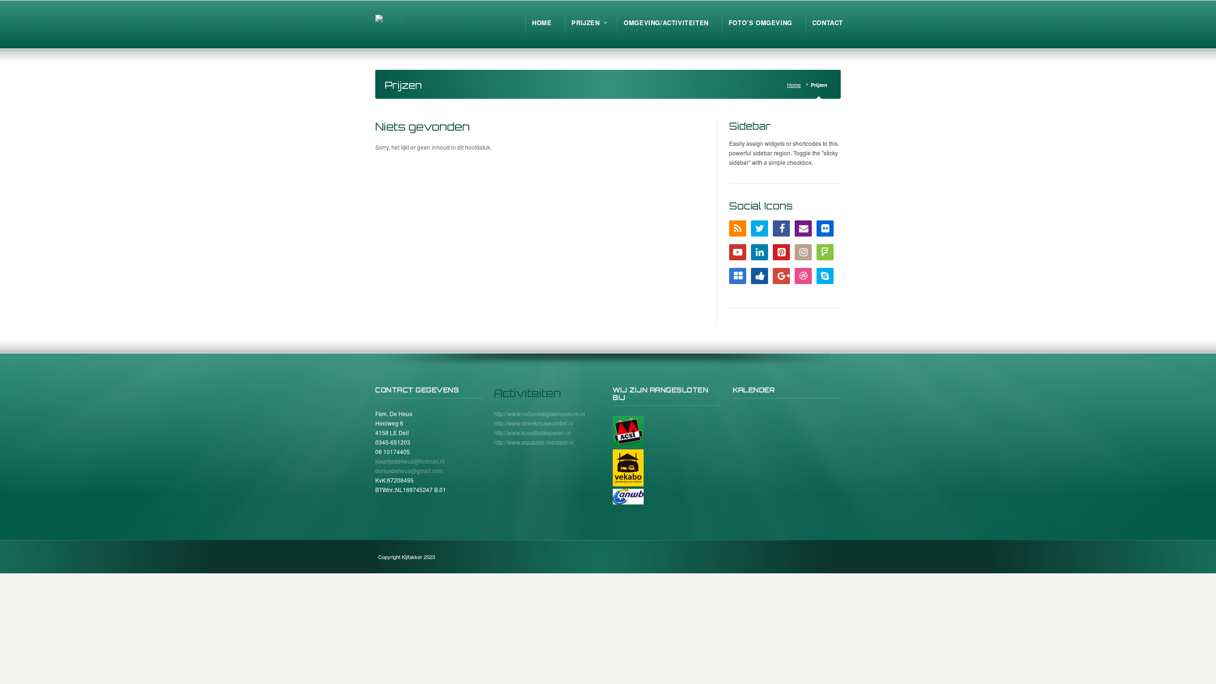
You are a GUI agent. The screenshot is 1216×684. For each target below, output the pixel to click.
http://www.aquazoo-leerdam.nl (534, 442)
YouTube (737, 252)
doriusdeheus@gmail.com (409, 470)
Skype (825, 276)
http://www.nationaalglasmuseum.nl (539, 413)
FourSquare (825, 252)
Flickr (825, 228)
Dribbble (803, 276)
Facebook (781, 228)
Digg (759, 276)
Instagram (803, 252)
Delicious (737, 276)
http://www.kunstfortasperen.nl (532, 432)
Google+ (781, 276)
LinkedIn (759, 252)
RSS (737, 228)
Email (803, 228)
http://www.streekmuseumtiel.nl (533, 423)
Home (794, 84)
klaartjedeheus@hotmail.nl (410, 461)
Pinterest (781, 252)
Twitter (759, 228)
